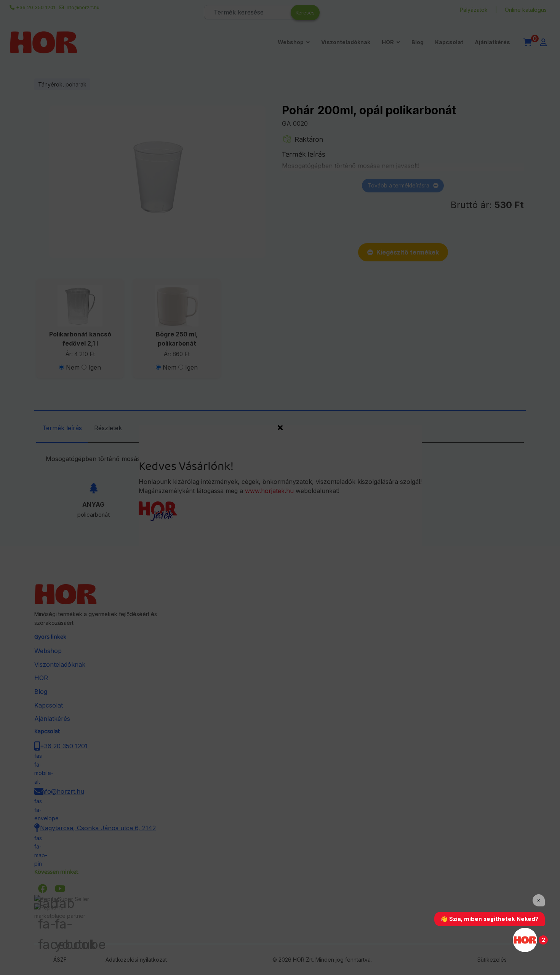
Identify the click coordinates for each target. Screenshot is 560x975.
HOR (388, 42)
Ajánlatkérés (492, 42)
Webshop (291, 42)
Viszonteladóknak (345, 42)
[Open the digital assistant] (525, 940)
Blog (417, 42)
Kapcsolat (449, 42)
